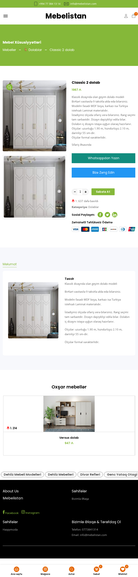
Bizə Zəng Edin (103, 172)
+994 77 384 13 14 (49, 4)
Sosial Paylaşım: (83, 215)
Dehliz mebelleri (60, 474)
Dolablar (93, 207)
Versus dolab (69, 438)
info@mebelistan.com (83, 4)
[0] (133, 16)
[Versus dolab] (69, 414)
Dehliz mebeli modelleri (22, 474)
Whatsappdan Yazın (103, 158)
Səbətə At (103, 192)
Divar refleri (90, 474)
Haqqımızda (10, 529)
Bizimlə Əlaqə (80, 498)
